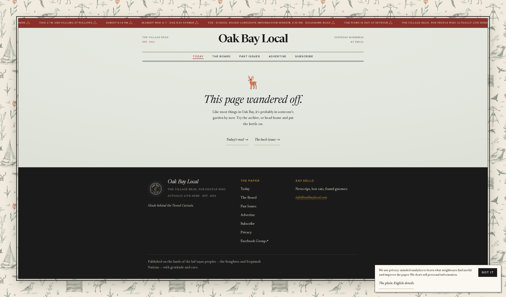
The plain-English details (396, 283)
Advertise (277, 56)
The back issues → (267, 140)
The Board (221, 56)
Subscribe (304, 56)
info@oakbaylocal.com (311, 197)
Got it (488, 272)
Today (198, 56)
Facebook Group (255, 241)
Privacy (246, 232)
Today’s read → (237, 140)
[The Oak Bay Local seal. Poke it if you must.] (155, 188)
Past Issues (249, 56)
